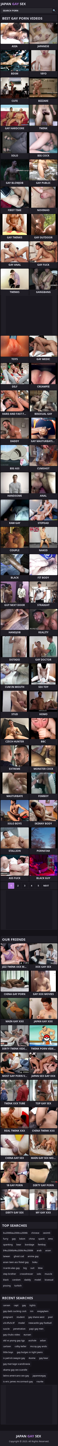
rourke (40, 1381)
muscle (48, 1273)
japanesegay (39, 1375)
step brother (9, 1273)
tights (33, 1305)
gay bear (43, 1358)
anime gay (33, 1256)
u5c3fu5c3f (9, 1322)
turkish (18, 1285)
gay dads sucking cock (14, 1311)
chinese (35, 1232)
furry (5, 1238)
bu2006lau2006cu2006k (15, 1232)
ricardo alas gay (11, 1268)
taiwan (6, 1256)
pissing (7, 1285)
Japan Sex (13, 3)
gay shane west (36, 1317)
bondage (29, 1244)
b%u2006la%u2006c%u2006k (18, 1250)
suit (32, 1268)
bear (18, 1244)
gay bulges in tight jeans (30, 1352)
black (6, 1279)
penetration (19, 1328)
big (25, 1268)
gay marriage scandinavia (16, 1363)
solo (39, 1273)
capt (16, 1305)
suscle (6, 1328)
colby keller (20, 1346)
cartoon (7, 1346)
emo (50, 1238)
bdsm (22, 1238)
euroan (27, 1334)
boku (34, 1262)
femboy (42, 1244)
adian (43, 1340)
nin (31, 1311)
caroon (6, 1305)
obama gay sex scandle (15, 1369)
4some (32, 1358)
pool (50, 1317)
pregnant (8, 1317)
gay (14, 1238)
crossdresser (26, 1273)
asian (48, 1250)
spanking (8, 1244)
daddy (27, 1279)
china (32, 1238)
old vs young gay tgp (14, 1340)
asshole (32, 1340)
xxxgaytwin (43, 1311)
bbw (40, 1268)
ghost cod (19, 1256)
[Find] (54, 10)
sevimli (46, 1232)
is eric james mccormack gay (18, 1381)
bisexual (49, 1279)
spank (41, 1238)
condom (16, 1279)
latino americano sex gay (16, 1375)
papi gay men (36, 1328)
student (21, 1317)
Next (46, 885)
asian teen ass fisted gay (16, 1262)
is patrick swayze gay (14, 1358)
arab (39, 1250)
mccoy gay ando (38, 1346)
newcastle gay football (40, 1322)
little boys (8, 1352)
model (37, 1279)
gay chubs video (11, 1334)
